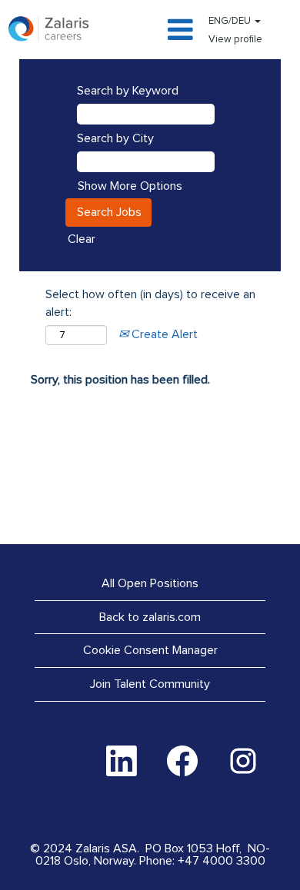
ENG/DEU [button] (230, 21)
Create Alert (163, 334)
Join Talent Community (150, 684)
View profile (235, 40)
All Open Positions (150, 583)
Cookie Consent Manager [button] (150, 650)
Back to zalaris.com (150, 617)
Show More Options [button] (130, 186)
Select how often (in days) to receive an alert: (150, 303)
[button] (150, 31)
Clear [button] (81, 239)
